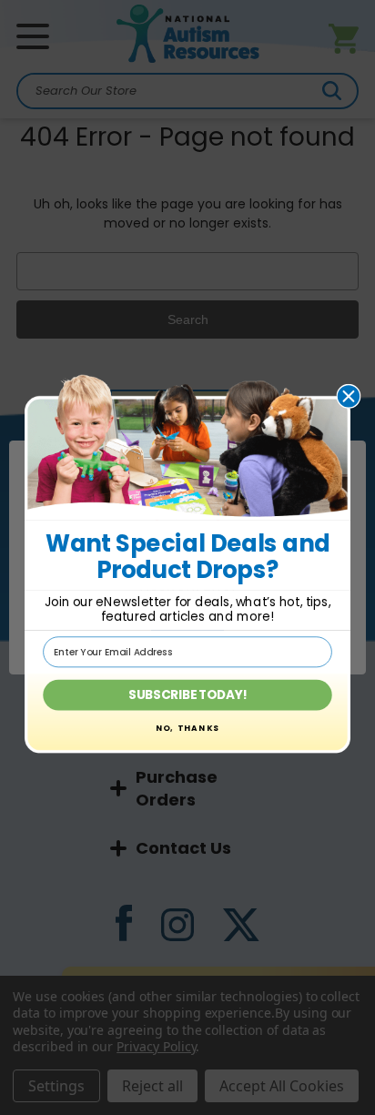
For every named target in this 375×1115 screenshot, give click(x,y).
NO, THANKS (188, 729)
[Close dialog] (348, 395)
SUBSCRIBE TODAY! (187, 695)
